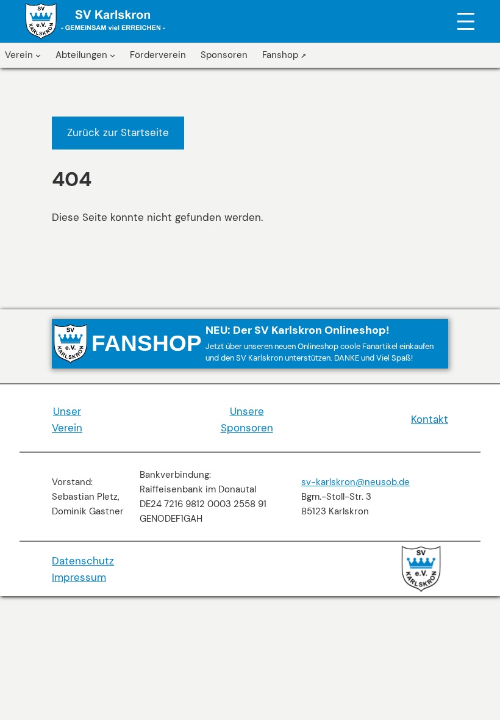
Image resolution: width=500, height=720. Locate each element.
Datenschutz (83, 560)
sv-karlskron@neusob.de (355, 482)
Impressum (79, 577)
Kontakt (429, 419)
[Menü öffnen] (465, 21)
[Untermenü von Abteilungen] (112, 55)
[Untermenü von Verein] (38, 55)
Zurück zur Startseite (118, 132)
